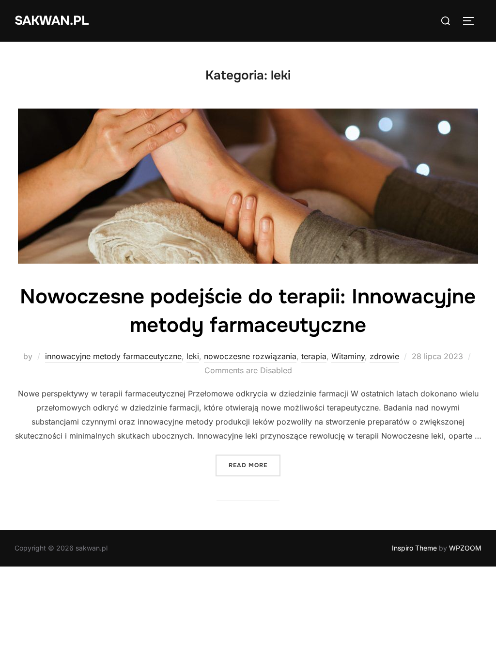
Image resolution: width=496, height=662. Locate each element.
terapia (313, 356)
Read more (254, 465)
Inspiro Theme (414, 548)
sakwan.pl (52, 21)
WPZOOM (465, 548)
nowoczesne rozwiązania (250, 356)
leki (192, 356)
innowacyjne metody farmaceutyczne (113, 356)
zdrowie (384, 356)
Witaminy (348, 356)
